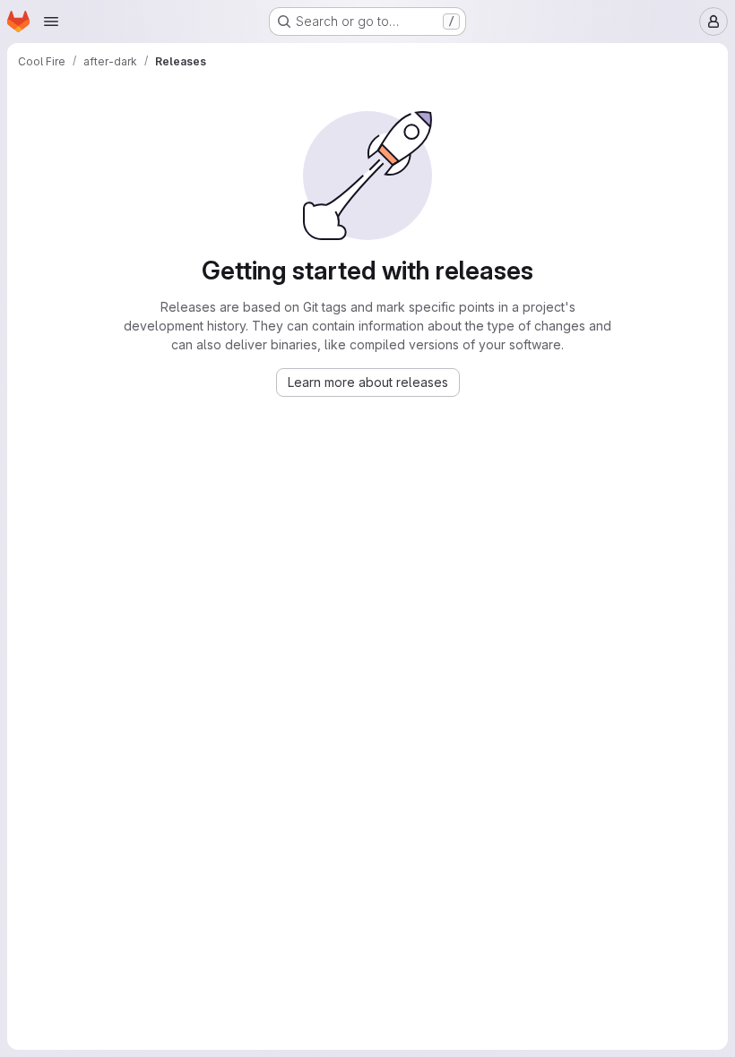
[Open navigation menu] (51, 21)
